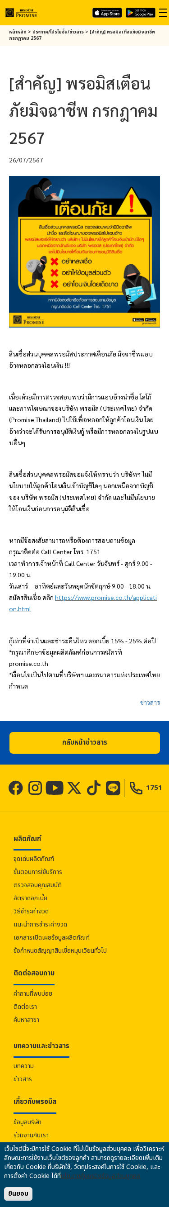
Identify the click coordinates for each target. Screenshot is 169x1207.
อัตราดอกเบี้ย (30, 898)
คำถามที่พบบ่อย (33, 993)
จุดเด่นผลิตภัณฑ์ (34, 859)
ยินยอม (18, 1193)
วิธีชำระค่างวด (31, 911)
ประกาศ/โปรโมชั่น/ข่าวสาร (58, 32)
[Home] (21, 12)
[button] (84, 743)
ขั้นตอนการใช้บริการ (38, 872)
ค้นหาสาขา (26, 1020)
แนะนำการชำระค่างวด (40, 924)
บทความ (24, 1066)
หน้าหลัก (18, 32)
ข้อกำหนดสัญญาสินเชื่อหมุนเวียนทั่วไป (60, 950)
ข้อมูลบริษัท (27, 1122)
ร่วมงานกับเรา (31, 1135)
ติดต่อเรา (25, 1007)
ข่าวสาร (150, 702)
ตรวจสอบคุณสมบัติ (38, 885)
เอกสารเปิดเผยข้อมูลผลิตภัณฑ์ (52, 937)
